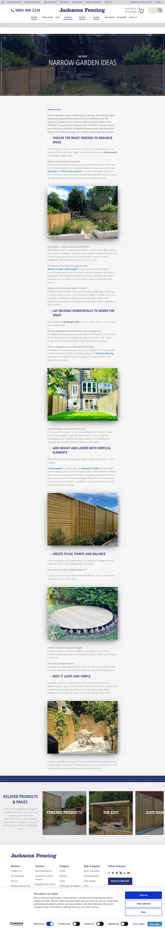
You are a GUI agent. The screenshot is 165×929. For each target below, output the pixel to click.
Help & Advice (109, 17)
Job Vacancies (17, 876)
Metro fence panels (72, 171)
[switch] (76, 924)
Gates (58, 17)
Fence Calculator (92, 871)
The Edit (22, 25)
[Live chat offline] (154, 924)
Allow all (143, 895)
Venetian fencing (104, 353)
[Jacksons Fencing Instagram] (110, 872)
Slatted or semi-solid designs (62, 269)
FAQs (86, 886)
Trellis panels (54, 468)
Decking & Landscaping (68, 18)
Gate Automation (43, 871)
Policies (14, 881)
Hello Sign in (130, 9)
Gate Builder (90, 881)
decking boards (71, 322)
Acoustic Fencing (96, 18)
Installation (121, 17)
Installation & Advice (45, 884)
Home (13, 25)
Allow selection (143, 904)
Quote (62, 871)
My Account (131, 12)
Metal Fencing (47, 17)
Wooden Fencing (34, 18)
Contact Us (133, 17)
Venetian (52, 171)
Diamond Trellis (89, 468)
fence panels (110, 152)
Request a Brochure (120, 881)
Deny (143, 912)
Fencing (63, 876)
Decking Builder (91, 876)
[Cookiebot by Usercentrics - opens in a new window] (16, 924)
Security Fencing (82, 18)
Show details (139, 924)
